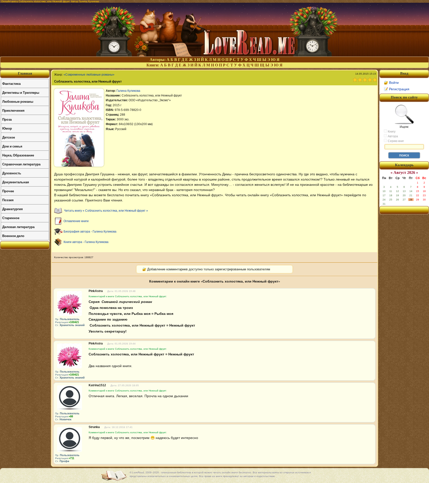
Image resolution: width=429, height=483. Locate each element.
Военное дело (13, 235)
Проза (7, 119)
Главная (25, 73)
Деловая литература (18, 226)
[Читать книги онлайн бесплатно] (214, 55)
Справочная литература (21, 164)
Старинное (10, 217)
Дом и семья (12, 146)
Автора (392, 136)
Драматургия (12, 208)
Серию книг (395, 141)
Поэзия (8, 199)
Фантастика (11, 83)
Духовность (11, 173)
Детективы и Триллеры (20, 92)
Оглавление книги (76, 221)
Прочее (8, 191)
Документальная (15, 182)
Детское (8, 137)
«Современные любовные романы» (89, 74)
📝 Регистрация (396, 89)
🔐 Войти (391, 83)
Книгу (391, 131)
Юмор (7, 128)
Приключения (13, 110)
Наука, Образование (18, 155)
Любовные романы (17, 101)
